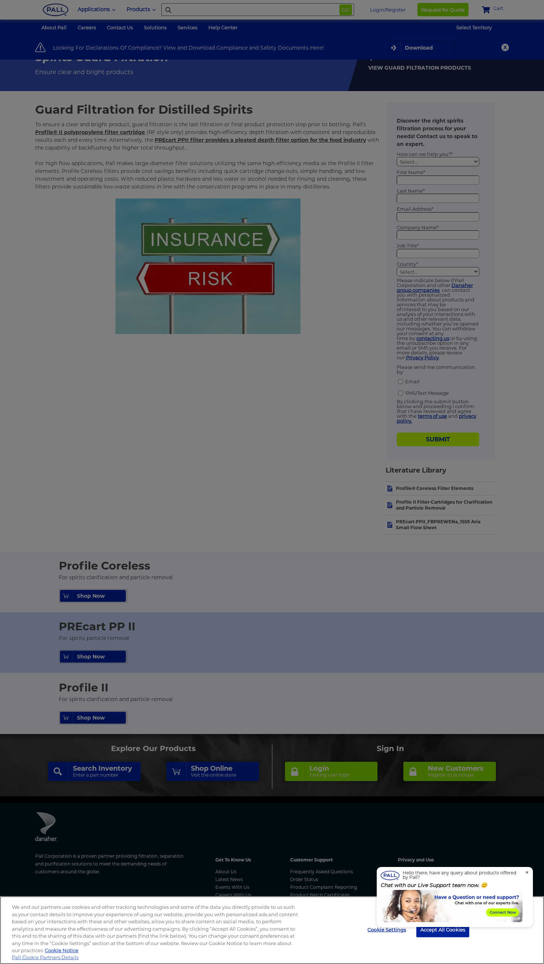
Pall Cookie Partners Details (45, 957)
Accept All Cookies (442, 929)
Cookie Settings (386, 929)
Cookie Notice (61, 950)
